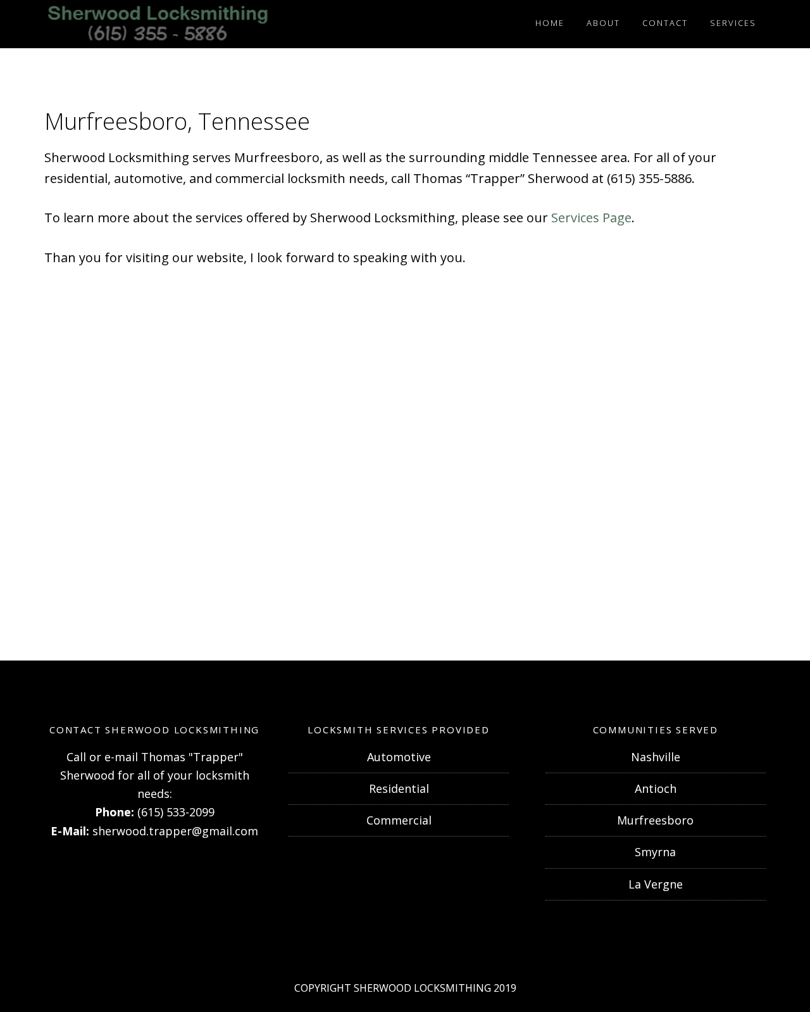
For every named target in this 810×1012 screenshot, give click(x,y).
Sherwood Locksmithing (158, 24)
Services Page (591, 217)
